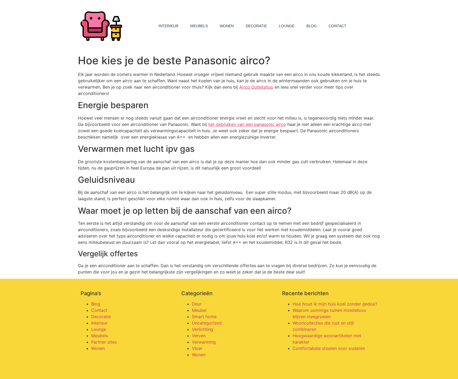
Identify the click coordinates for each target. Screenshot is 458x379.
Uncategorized (207, 323)
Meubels (199, 26)
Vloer (197, 348)
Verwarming (204, 342)
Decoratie (256, 26)
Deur (196, 304)
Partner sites (104, 342)
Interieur (168, 26)
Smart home (204, 316)
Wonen (227, 26)
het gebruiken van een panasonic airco (247, 124)
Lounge (286, 26)
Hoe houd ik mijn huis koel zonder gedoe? (335, 304)
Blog (311, 26)
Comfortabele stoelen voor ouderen (329, 348)
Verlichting (202, 329)
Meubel (199, 310)
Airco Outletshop (256, 87)
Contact (337, 26)
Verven (199, 335)
